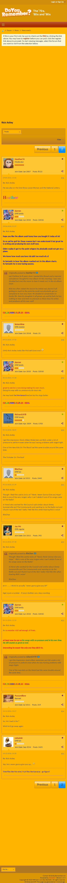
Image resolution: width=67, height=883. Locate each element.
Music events (26, 30)
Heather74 (19, 159)
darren (18, 211)
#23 (62, 621)
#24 (62, 711)
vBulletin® (52, 878)
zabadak (19, 738)
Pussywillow (20, 696)
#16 (62, 178)
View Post (37, 273)
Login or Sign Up (57, 2)
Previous (42, 149)
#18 (62, 340)
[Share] (62, 171)
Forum (9, 30)
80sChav (18, 469)
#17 (62, 227)
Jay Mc (18, 526)
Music (17, 30)
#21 (62, 485)
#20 (62, 430)
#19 (62, 378)
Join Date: (19, 172)
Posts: (35, 172)
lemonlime (19, 324)
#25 (62, 754)
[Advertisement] (33, 81)
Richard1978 (20, 414)
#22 (62, 542)
